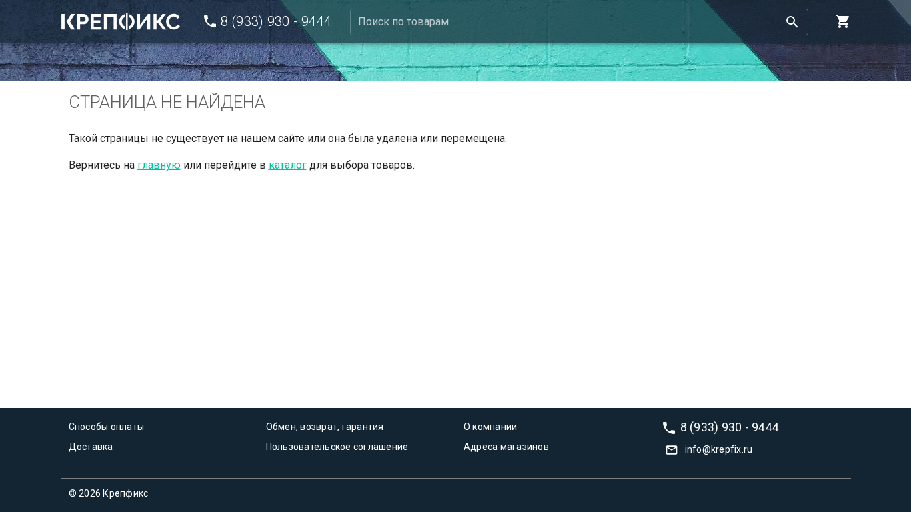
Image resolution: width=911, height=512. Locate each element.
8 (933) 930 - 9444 (730, 426)
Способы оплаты (107, 426)
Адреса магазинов (506, 446)
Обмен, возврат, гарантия (325, 426)
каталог (288, 165)
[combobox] (579, 22)
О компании (491, 426)
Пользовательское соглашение (337, 446)
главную (159, 165)
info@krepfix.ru (719, 449)
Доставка (91, 446)
